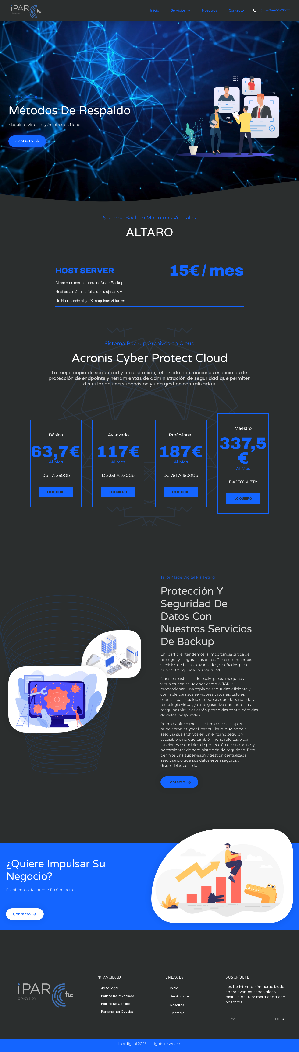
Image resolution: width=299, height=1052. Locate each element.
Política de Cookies (116, 1004)
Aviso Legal (109, 988)
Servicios (178, 10)
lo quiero (118, 492)
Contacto (236, 10)
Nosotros (209, 10)
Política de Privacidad (117, 996)
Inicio (154, 10)
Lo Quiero (56, 492)
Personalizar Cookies (117, 1011)
